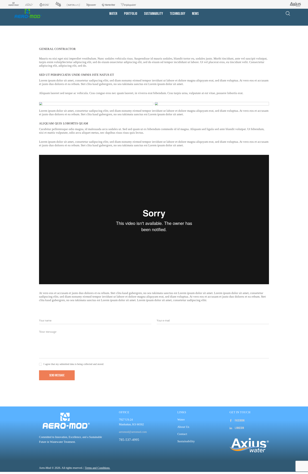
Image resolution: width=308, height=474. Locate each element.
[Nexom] (90, 4)
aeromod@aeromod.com (133, 431)
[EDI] (57, 4)
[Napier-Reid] (107, 4)
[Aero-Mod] (12, 4)
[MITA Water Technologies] (72, 4)
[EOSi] (43, 4)
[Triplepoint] (127, 4)
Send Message (57, 375)
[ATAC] (28, 4)
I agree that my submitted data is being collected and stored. (73, 364)
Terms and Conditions (97, 467)
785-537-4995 (129, 440)
